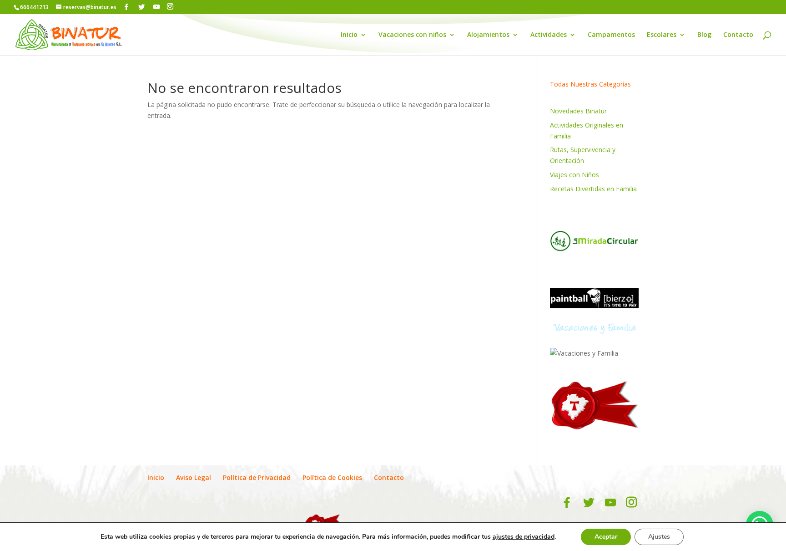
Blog (704, 35)
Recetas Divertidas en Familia (593, 188)
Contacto (738, 35)
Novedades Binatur (578, 111)
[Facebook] (126, 7)
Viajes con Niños (574, 174)
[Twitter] (141, 7)
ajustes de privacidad (523, 537)
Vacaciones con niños (412, 35)
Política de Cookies (332, 477)
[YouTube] (156, 7)
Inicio (349, 35)
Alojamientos (488, 35)
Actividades (548, 35)
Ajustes (659, 536)
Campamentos (611, 35)
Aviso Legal (193, 477)
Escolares (661, 35)
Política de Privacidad (257, 477)
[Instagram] (170, 6)
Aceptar (606, 536)
